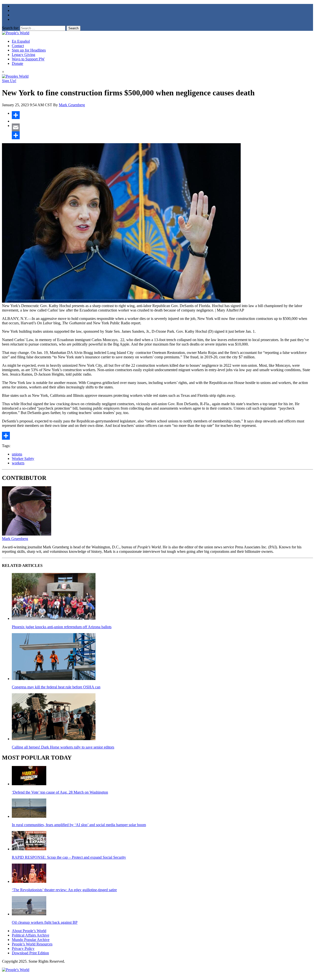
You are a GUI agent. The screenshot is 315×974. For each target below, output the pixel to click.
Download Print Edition (30, 953)
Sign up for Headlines (29, 50)
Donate (17, 63)
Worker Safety (23, 458)
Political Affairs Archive (30, 935)
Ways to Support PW (28, 59)
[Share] (162, 115)
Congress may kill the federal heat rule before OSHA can (56, 687)
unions (17, 454)
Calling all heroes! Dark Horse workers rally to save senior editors (63, 747)
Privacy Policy (23, 948)
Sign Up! (9, 81)
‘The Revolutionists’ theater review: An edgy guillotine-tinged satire (64, 890)
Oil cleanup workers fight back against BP (45, 922)
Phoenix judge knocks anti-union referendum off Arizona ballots (61, 627)
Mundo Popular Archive (30, 940)
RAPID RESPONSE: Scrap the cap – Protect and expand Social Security (69, 857)
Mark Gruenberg (72, 105)
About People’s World (29, 931)
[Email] (162, 127)
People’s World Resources (32, 944)
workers (18, 463)
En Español (21, 41)
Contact (18, 46)
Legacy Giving (23, 54)
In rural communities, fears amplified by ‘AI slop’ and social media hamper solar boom (79, 825)
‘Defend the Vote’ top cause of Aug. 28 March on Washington (60, 792)
